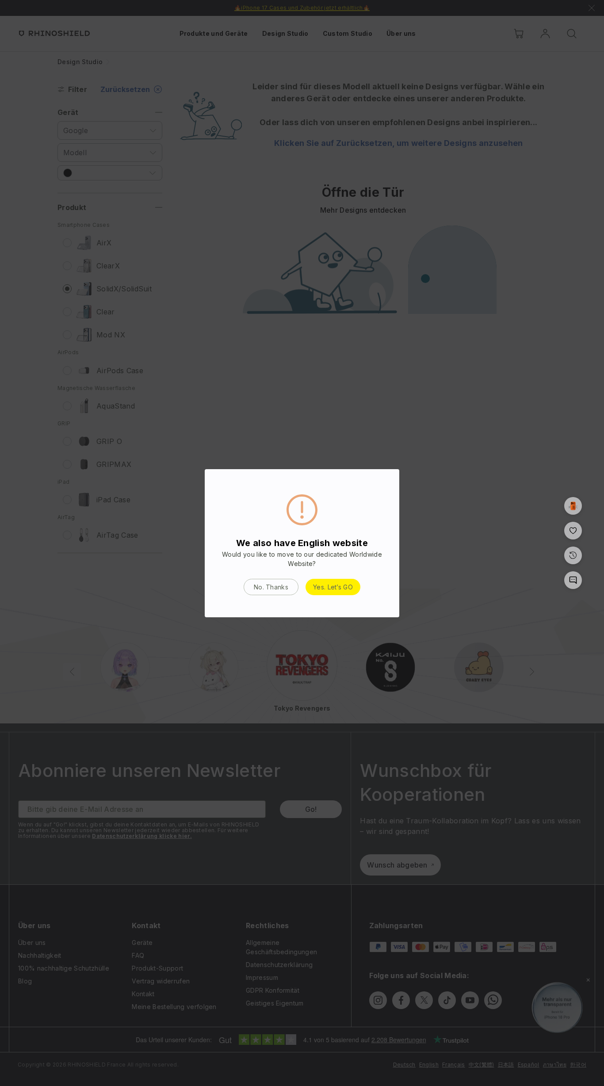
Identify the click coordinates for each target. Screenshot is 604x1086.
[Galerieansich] (573, 506)
